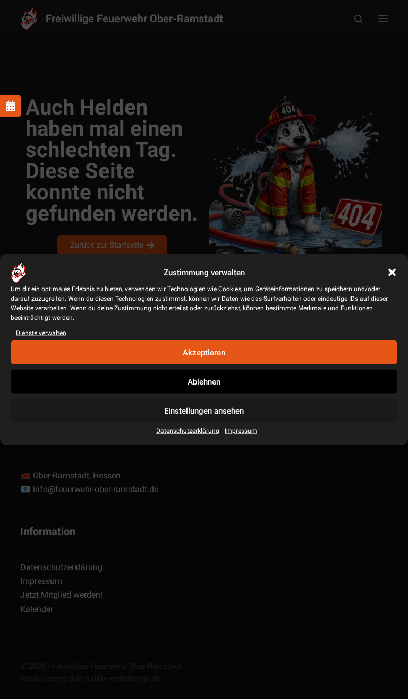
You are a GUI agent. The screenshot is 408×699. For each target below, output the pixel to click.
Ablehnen (204, 382)
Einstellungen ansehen (204, 411)
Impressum (241, 430)
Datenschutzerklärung (187, 430)
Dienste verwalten (41, 333)
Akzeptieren (204, 352)
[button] (392, 272)
